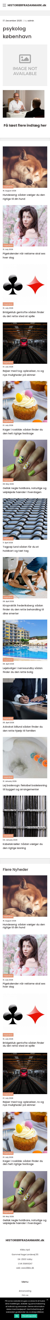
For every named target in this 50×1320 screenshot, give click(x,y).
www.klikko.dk (27, 1268)
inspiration (8, 187)
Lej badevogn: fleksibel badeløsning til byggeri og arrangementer (25, 787)
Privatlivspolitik (29, 1316)
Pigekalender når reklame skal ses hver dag (24, 255)
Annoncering (25, 1291)
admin (31, 21)
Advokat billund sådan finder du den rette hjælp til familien (23, 728)
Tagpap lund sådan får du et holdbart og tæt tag (21, 548)
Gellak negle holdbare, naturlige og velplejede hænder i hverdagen (24, 490)
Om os (25, 1295)
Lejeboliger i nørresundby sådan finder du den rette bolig (22, 670)
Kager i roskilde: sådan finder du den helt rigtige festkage (23, 431)
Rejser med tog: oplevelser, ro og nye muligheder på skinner (23, 373)
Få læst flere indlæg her (25, 125)
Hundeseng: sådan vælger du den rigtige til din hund (24, 197)
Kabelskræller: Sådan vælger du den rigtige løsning (23, 846)
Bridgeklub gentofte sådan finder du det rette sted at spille (23, 314)
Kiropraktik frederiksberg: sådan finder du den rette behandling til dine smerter (23, 609)
